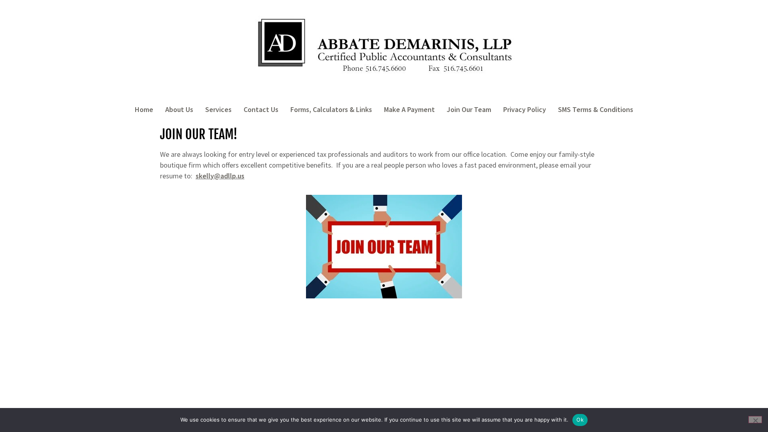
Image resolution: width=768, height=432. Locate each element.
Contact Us (261, 109)
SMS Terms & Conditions (595, 109)
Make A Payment (409, 109)
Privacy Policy (524, 109)
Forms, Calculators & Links (331, 109)
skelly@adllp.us (220, 175)
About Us (179, 109)
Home (144, 109)
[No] (755, 419)
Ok (580, 419)
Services (218, 109)
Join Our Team (469, 109)
